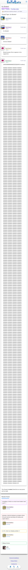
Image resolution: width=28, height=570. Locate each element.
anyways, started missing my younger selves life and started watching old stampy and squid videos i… (13, 517)
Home (3, 9)
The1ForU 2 (8, 18)
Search (14, 567)
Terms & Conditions (14, 558)
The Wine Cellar (15, 9)
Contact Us (14, 564)
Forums (8, 9)
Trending (17, 567)
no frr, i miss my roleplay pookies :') (11, 531)
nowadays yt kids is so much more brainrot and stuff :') (14, 502)
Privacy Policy (14, 561)
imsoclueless (9, 507)
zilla (7, 547)
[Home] (14, 2)
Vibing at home (6, 543)
